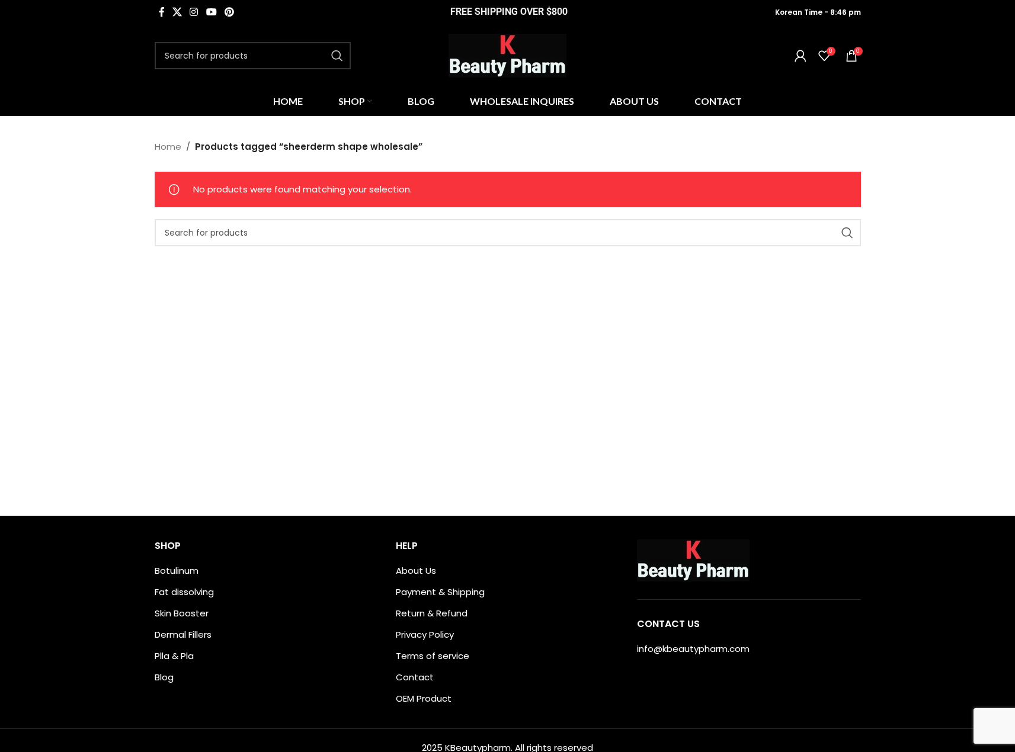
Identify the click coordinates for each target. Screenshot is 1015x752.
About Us (416, 570)
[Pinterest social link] (229, 12)
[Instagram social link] (194, 12)
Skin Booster (182, 613)
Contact (415, 677)
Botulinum (176, 570)
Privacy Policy (425, 634)
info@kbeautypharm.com (693, 648)
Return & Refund (432, 613)
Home (168, 146)
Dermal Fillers (183, 634)
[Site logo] (508, 55)
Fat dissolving (184, 592)
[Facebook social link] (162, 12)
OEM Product (424, 698)
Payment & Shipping (440, 592)
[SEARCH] (337, 55)
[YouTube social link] (211, 12)
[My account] (800, 56)
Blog (164, 677)
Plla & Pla (174, 656)
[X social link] (177, 12)
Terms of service (432, 656)
